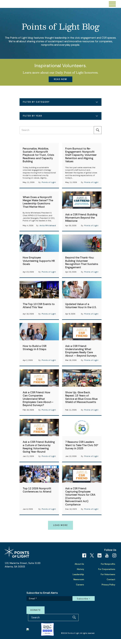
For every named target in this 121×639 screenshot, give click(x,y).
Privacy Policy (108, 584)
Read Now (60, 79)
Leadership (78, 574)
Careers (80, 584)
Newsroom (78, 579)
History (80, 569)
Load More (60, 525)
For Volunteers (108, 574)
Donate (35, 610)
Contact (111, 579)
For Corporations (106, 569)
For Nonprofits (108, 564)
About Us (79, 564)
